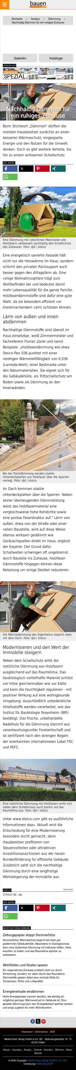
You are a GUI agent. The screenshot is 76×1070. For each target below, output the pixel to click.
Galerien (20, 58)
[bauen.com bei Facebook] (32, 1021)
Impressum (27, 1031)
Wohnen (59, 1049)
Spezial (38, 1053)
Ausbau (28, 1049)
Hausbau (17, 1049)
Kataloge (56, 58)
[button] (10, 168)
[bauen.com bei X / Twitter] (38, 1021)
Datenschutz (41, 1031)
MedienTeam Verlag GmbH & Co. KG (47, 1060)
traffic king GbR (45, 1063)
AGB (52, 1031)
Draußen (48, 1049)
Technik (38, 1049)
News (69, 1049)
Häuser (6, 1049)
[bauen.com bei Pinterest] (43, 1021)
